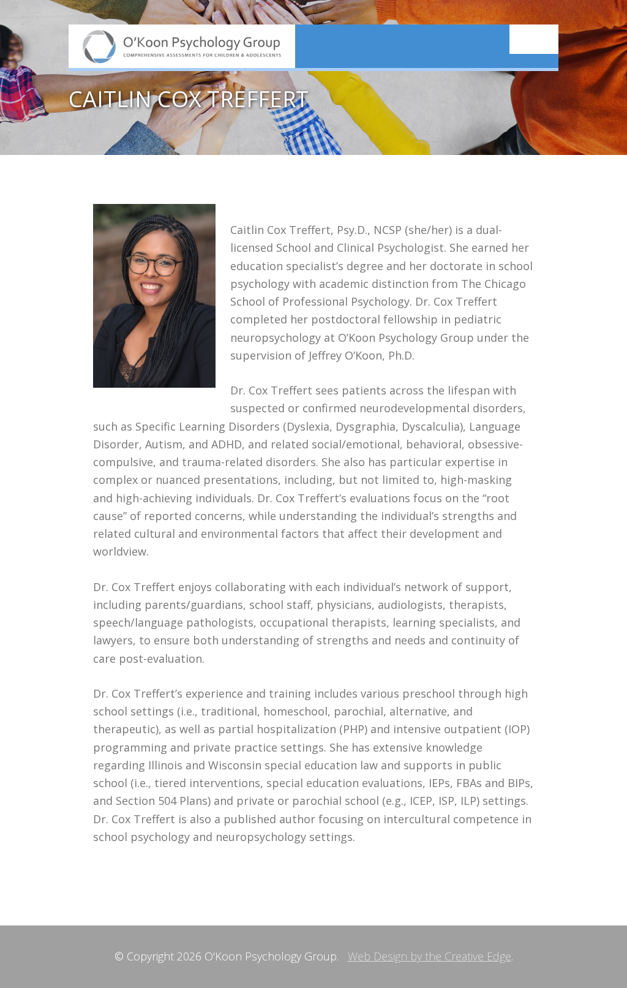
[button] (533, 39)
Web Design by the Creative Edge (429, 956)
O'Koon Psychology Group (182, 46)
